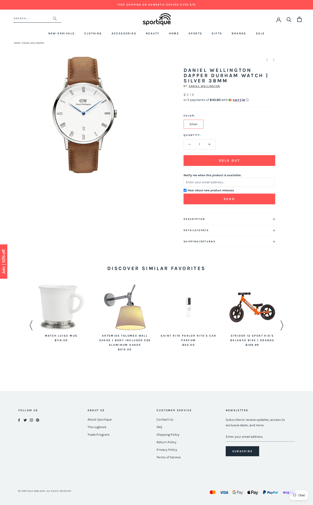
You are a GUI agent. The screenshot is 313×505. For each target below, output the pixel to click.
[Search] (289, 19)
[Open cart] (299, 19)
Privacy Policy (166, 450)
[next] (138, 120)
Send (229, 199)
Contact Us (164, 419)
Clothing (93, 33)
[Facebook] (19, 419)
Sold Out (229, 160)
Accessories (124, 33)
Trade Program (99, 435)
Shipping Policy (167, 435)
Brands (239, 33)
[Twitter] (25, 419)
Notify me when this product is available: (212, 175)
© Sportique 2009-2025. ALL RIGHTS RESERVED (44, 491)
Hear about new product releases (211, 190)
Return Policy (166, 442)
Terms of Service (168, 457)
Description (194, 219)
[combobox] (33, 18)
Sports (195, 33)
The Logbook (97, 427)
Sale (260, 33)
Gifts (217, 33)
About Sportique (100, 419)
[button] (229, 100)
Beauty (152, 33)
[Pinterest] (37, 419)
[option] (61, 313)
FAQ (159, 427)
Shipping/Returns (199, 241)
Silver (193, 124)
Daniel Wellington (204, 86)
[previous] (31, 120)
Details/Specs (196, 230)
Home (174, 33)
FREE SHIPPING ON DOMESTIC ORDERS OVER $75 (156, 4)
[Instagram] (31, 419)
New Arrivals (61, 33)
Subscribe (242, 451)
